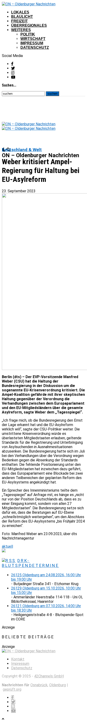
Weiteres (21, 30)
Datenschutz (34, 48)
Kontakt (17, 659)
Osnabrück (39, 685)
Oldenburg (57, 685)
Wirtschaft (32, 39)
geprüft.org (12, 689)
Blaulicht (22, 17)
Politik (27, 34)
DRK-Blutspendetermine (30, 563)
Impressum (31, 43)
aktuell (7, 546)
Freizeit (19, 21)
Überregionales (29, 25)
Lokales (20, 12)
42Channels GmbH (49, 676)
